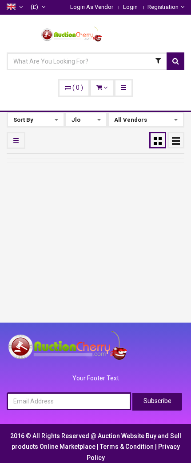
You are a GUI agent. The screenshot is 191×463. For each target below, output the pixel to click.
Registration (163, 7)
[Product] (158, 61)
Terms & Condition (127, 446)
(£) (35, 7)
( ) (77, 87)
